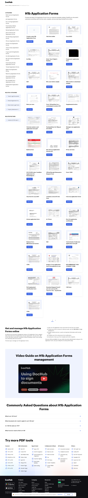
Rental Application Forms (12, 30)
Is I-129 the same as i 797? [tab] (12, 425)
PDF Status (49, 460)
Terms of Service (35, 484)
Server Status (21, 487)
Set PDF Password (78, 454)
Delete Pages (24, 471)
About (33, 482)
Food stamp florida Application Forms (10, 63)
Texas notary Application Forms (12, 48)
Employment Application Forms (12, 85)
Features (20, 492)
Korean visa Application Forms (12, 44)
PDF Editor (20, 482)
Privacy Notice (35, 485)
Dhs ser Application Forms (12, 41)
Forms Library (21, 490)
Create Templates (51, 462)
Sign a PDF (36, 449)
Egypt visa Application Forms (11, 70)
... (60, 494)
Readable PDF (77, 457)
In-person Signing (38, 458)
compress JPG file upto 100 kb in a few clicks (14, 120)
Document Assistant (65, 449)
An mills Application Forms (12, 56)
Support (33, 490)
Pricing (19, 489)
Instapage (47, 492)
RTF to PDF (10, 468)
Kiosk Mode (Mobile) (36, 462)
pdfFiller (46, 485)
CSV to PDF (10, 462)
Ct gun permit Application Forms (12, 52)
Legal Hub (34, 487)
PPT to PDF (10, 460)
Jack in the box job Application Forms (10, 33)
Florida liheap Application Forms (12, 37)
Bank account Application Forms (12, 15)
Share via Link (50, 451)
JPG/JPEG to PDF (11, 457)
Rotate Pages (24, 465)
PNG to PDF (10, 454)
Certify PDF (76, 451)
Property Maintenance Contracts (14, 109)
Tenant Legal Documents (13, 96)
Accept (68, 494)
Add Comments (50, 449)
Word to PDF (10, 449)
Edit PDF (23, 449)
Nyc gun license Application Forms (13, 59)
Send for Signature (38, 451)
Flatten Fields (24, 457)
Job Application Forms (11, 19)
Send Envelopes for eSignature (38, 455)
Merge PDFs (23, 462)
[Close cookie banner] (75, 494)
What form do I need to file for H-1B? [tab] (15, 430)
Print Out (76, 468)
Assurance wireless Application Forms (11, 77)
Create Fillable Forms (50, 466)
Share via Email (50, 454)
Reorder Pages (24, 468)
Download (76, 465)
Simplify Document (64, 451)
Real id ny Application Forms (13, 73)
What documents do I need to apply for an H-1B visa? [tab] (19, 421)
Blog (46, 482)
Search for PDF (77, 460)
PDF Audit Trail (77, 449)
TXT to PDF (10, 451)
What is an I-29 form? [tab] (11, 416)
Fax (48, 457)
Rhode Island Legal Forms (13, 105)
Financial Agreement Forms (14, 100)
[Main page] (8, 2)
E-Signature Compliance (37, 489)
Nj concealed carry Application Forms (10, 81)
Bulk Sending (37, 465)
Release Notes (35, 492)
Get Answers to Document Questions (63, 460)
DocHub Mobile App (49, 484)
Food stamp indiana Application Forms (11, 26)
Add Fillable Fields (25, 454)
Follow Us (74, 485)
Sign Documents (22, 485)
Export (75, 462)
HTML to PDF (11, 465)
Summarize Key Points (63, 455)
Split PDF (23, 460)
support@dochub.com (75, 479)
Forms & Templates (22, 484)
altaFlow (47, 490)
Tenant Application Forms (12, 67)
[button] (44, 378)
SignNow (47, 489)
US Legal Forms (48, 487)
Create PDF (23, 451)
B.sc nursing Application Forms (12, 22)
